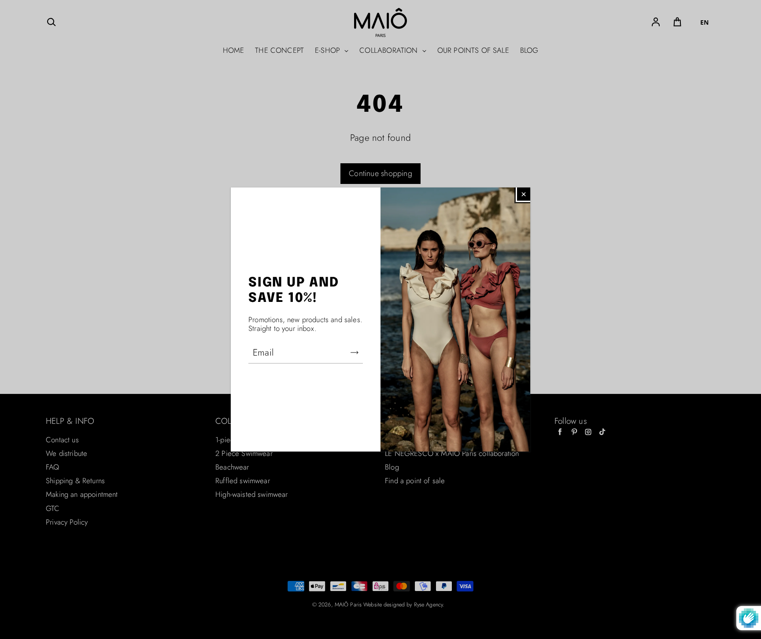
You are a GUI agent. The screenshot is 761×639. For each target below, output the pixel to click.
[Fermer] (523, 194)
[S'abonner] (354, 353)
